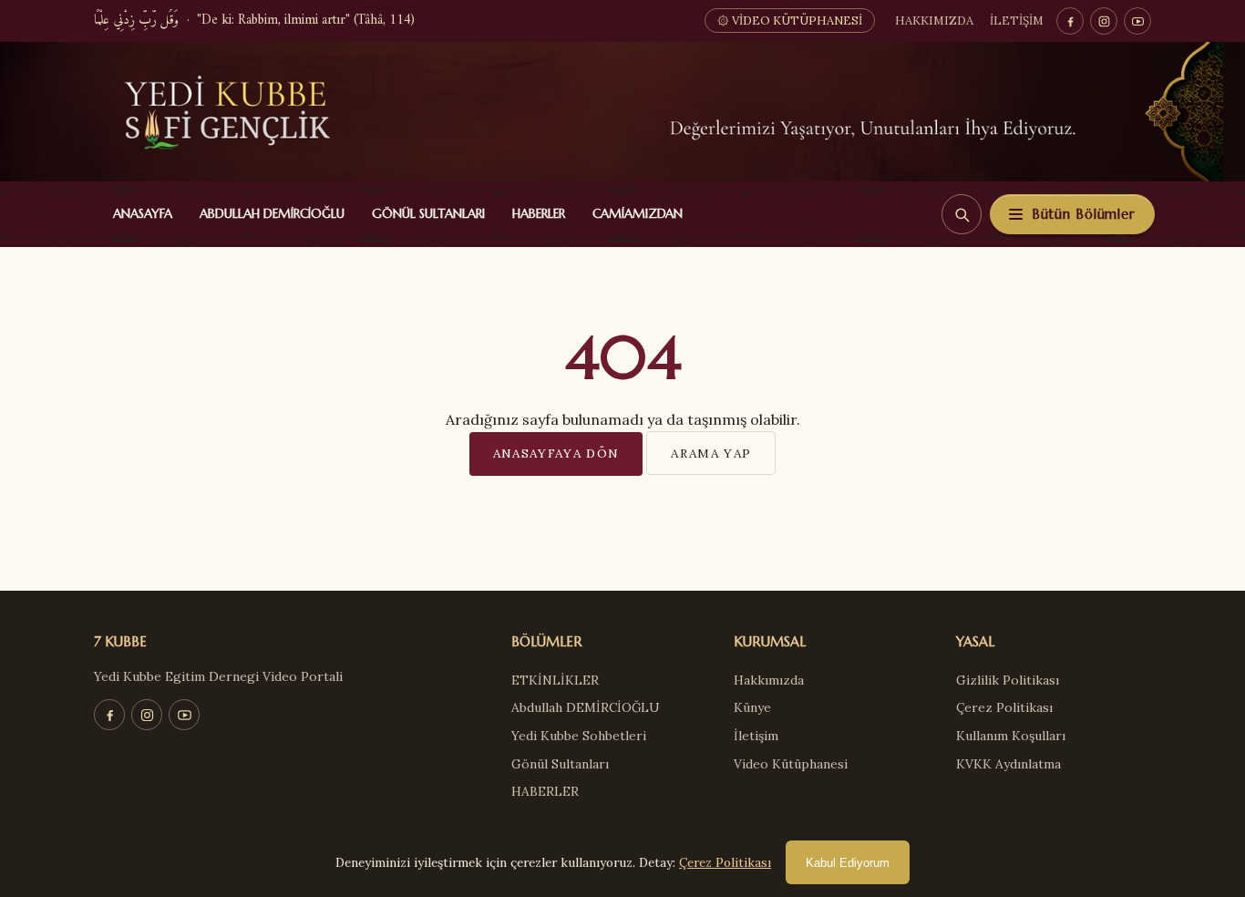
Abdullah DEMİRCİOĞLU (268, 214)
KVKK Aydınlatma (1008, 764)
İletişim (1017, 20)
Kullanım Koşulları (1010, 735)
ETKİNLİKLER (555, 680)
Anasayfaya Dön (556, 453)
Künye (752, 707)
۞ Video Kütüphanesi (789, 20)
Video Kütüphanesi (791, 764)
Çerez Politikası (1004, 707)
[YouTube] (1137, 21)
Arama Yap (711, 453)
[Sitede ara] (961, 214)
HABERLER (534, 214)
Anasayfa (138, 214)
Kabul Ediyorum (848, 863)
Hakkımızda (934, 20)
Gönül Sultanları (424, 214)
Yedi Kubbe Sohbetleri (578, 735)
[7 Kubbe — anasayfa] (622, 111)
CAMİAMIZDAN (633, 214)
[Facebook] (1070, 21)
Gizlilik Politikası (1007, 680)
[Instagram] (1103, 21)
